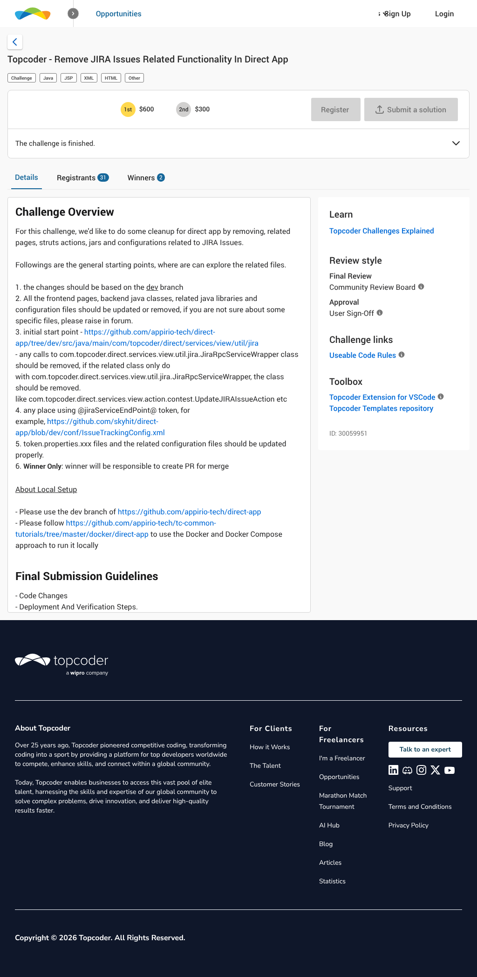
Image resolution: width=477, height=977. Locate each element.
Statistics (332, 881)
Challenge (21, 78)
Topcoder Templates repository (381, 408)
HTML (111, 78)
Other (134, 78)
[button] (73, 14)
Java (48, 78)
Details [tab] (26, 177)
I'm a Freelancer (342, 758)
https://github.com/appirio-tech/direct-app (189, 511)
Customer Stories (275, 784)
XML (89, 78)
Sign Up (397, 13)
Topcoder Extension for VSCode (382, 397)
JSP (68, 78)
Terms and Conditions (420, 806)
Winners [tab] (145, 177)
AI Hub (329, 825)
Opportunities (119, 13)
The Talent (265, 765)
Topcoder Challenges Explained (381, 230)
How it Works (270, 747)
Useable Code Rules (362, 355)
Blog (326, 844)
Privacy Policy (408, 825)
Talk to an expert (425, 749)
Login (444, 13)
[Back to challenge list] (14, 41)
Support (400, 788)
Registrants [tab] (81, 177)
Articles (330, 862)
